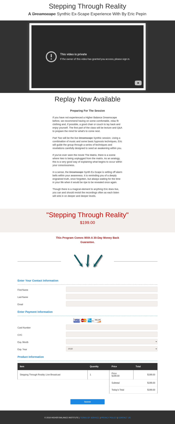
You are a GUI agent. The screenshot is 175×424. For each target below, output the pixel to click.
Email (20, 304)
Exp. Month (23, 342)
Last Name (23, 297)
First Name (23, 290)
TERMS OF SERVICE (89, 417)
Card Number (24, 328)
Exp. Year (22, 349)
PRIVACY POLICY (109, 417)
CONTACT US (124, 417)
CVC (20, 335)
